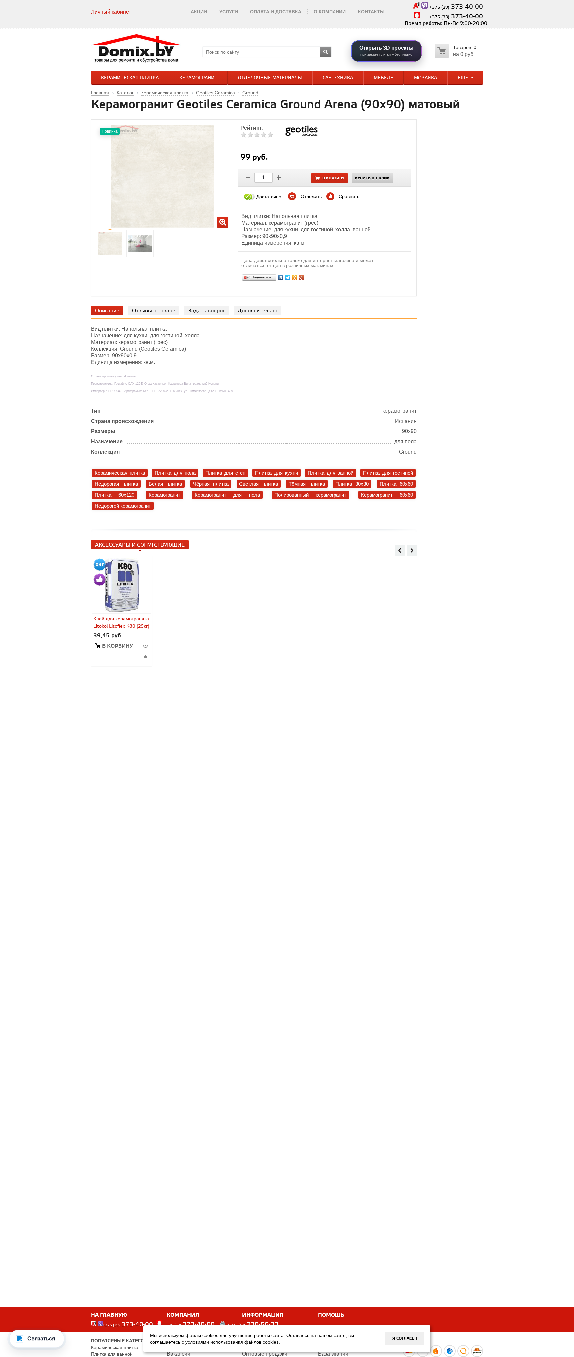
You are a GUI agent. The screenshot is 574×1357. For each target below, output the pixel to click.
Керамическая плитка (130, 78)
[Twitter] (287, 277)
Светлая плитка (258, 484)
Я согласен (404, 1338)
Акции (199, 11)
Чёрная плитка (211, 484)
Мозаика (425, 78)
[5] (270, 134)
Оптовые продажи (264, 1354)
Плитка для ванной (330, 473)
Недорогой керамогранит (123, 506)
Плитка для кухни (276, 473)
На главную (109, 1315)
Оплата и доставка (275, 11)
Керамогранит (198, 78)
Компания (183, 1315)
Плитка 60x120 (114, 495)
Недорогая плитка (116, 484)
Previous (400, 550)
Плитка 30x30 (352, 484)
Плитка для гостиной (388, 473)
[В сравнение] (145, 656)
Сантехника (338, 78)
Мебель (383, 78)
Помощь (331, 1315)
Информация (263, 1315)
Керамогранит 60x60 (387, 495)
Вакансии (178, 1354)
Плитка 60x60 (396, 484)
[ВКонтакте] (280, 277)
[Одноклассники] (294, 277)
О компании (330, 11)
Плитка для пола (175, 473)
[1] (243, 134)
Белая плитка (165, 484)
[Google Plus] (301, 277)
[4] (263, 134)
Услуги (228, 11)
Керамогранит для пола (227, 495)
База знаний (333, 1354)
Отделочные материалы (270, 78)
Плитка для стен (225, 473)
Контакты (371, 11)
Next (412, 550)
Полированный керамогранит (310, 495)
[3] (257, 134)
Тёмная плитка (307, 484)
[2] (250, 134)
